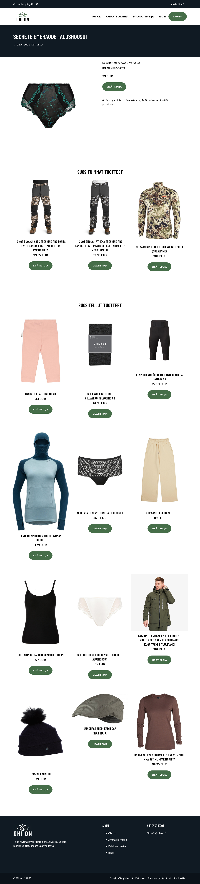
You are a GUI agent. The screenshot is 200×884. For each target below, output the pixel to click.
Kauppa (177, 16)
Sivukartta (179, 878)
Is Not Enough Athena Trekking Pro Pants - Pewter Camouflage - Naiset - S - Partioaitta (100, 246)
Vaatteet (22, 44)
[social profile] (37, 4)
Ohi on (96, 16)
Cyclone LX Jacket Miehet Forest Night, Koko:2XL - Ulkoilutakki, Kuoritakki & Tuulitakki (159, 640)
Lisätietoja (114, 86)
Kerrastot (37, 44)
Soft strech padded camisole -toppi (41, 655)
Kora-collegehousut (159, 513)
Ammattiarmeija (117, 16)
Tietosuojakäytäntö (159, 878)
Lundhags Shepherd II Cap (100, 728)
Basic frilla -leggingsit (40, 394)
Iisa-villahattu (41, 774)
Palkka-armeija (143, 16)
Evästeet (140, 878)
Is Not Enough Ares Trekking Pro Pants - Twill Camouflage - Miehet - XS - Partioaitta (41, 246)
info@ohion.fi (177, 4)
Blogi (162, 16)
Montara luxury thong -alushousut (100, 513)
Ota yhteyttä (125, 878)
